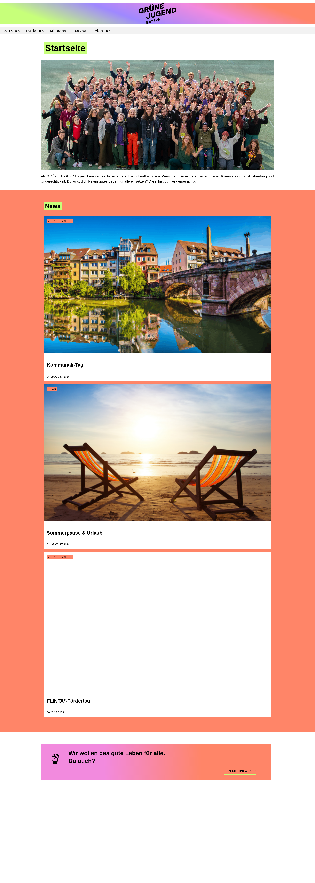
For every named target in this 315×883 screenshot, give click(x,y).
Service (80, 31)
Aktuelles (101, 31)
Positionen (33, 31)
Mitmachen (58, 31)
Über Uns (10, 31)
